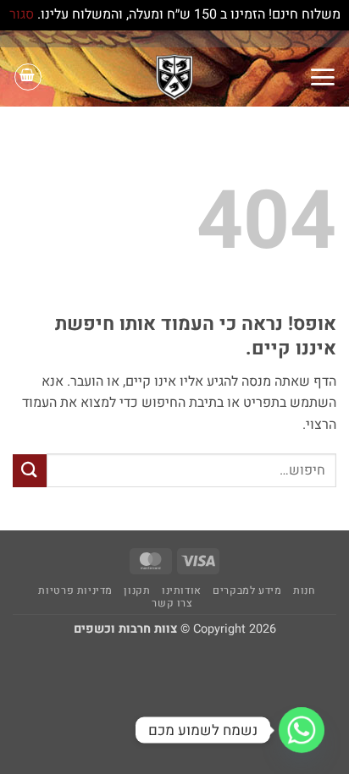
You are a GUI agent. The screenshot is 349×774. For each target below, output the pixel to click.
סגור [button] (21, 14)
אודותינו (182, 590)
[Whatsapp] (301, 730)
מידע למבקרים (247, 590)
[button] (322, 77)
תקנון (137, 590)
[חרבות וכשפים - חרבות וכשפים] (174, 77)
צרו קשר (172, 603)
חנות (303, 590)
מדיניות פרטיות (75, 590)
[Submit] (30, 470)
